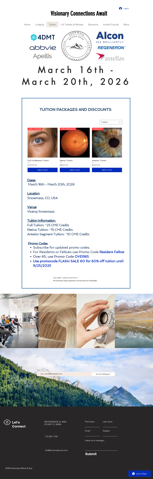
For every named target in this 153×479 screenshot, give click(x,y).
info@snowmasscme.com (56, 450)
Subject (106, 431)
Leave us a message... (95, 440)
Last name (107, 422)
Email (38, 370)
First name (89, 422)
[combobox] (111, 122)
